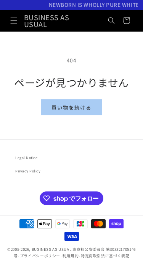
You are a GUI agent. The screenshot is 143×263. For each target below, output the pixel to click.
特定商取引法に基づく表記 (105, 255)
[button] (13, 20)
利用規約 (71, 255)
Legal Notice (26, 157)
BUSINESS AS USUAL (52, 249)
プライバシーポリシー (40, 255)
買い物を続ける (71, 107)
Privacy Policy (28, 171)
